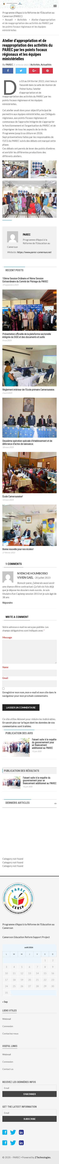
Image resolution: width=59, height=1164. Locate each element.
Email (5, 678)
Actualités (46, 64)
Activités (35, 64)
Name (5, 667)
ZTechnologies (43, 1157)
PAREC (9, 64)
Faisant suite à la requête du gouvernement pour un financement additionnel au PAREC (44, 743)
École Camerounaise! (12, 496)
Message (7, 637)
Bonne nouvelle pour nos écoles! (18, 549)
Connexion (7, 1026)
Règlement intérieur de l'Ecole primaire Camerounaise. (28, 389)
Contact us (7, 1069)
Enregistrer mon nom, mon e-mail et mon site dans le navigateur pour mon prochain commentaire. (29, 694)
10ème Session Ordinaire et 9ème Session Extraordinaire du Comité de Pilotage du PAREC (25, 280)
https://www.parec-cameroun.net (34, 252)
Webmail (6, 1018)
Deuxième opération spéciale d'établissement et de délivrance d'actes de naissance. (27, 442)
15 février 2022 (21, 65)
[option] (29, 828)
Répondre (7, 602)
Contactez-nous (10, 1033)
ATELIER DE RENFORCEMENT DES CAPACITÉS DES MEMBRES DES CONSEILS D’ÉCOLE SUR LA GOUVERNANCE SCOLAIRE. (29, 838)
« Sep (5, 1001)
